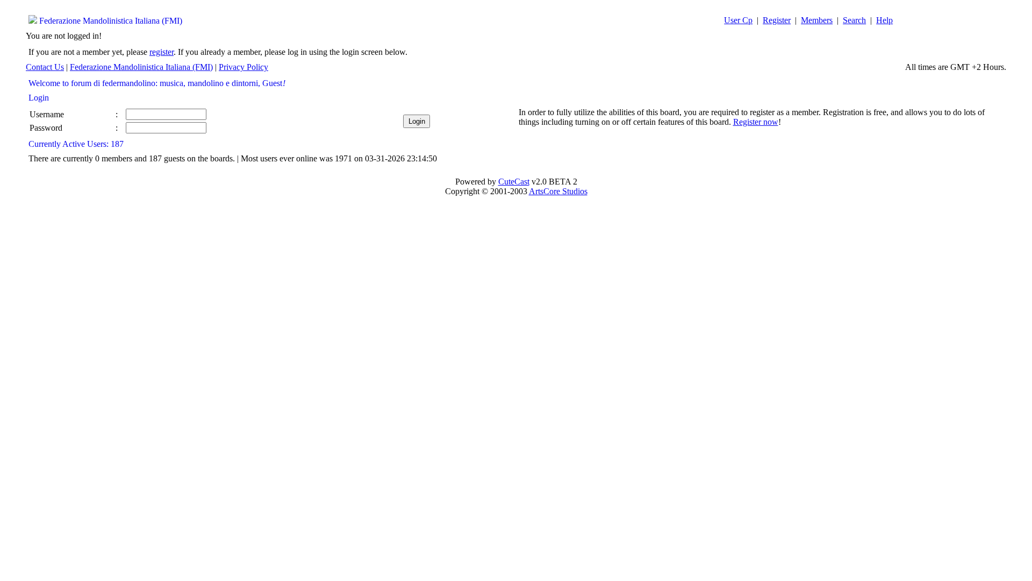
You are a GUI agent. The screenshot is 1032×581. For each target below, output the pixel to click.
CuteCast (513, 181)
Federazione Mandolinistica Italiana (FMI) (110, 20)
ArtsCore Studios (558, 191)
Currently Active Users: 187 (76, 143)
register (161, 51)
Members (817, 20)
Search (854, 20)
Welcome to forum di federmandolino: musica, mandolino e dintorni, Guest (156, 83)
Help (884, 20)
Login (38, 97)
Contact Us (45, 67)
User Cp (738, 20)
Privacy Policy (243, 67)
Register (777, 20)
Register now (755, 121)
